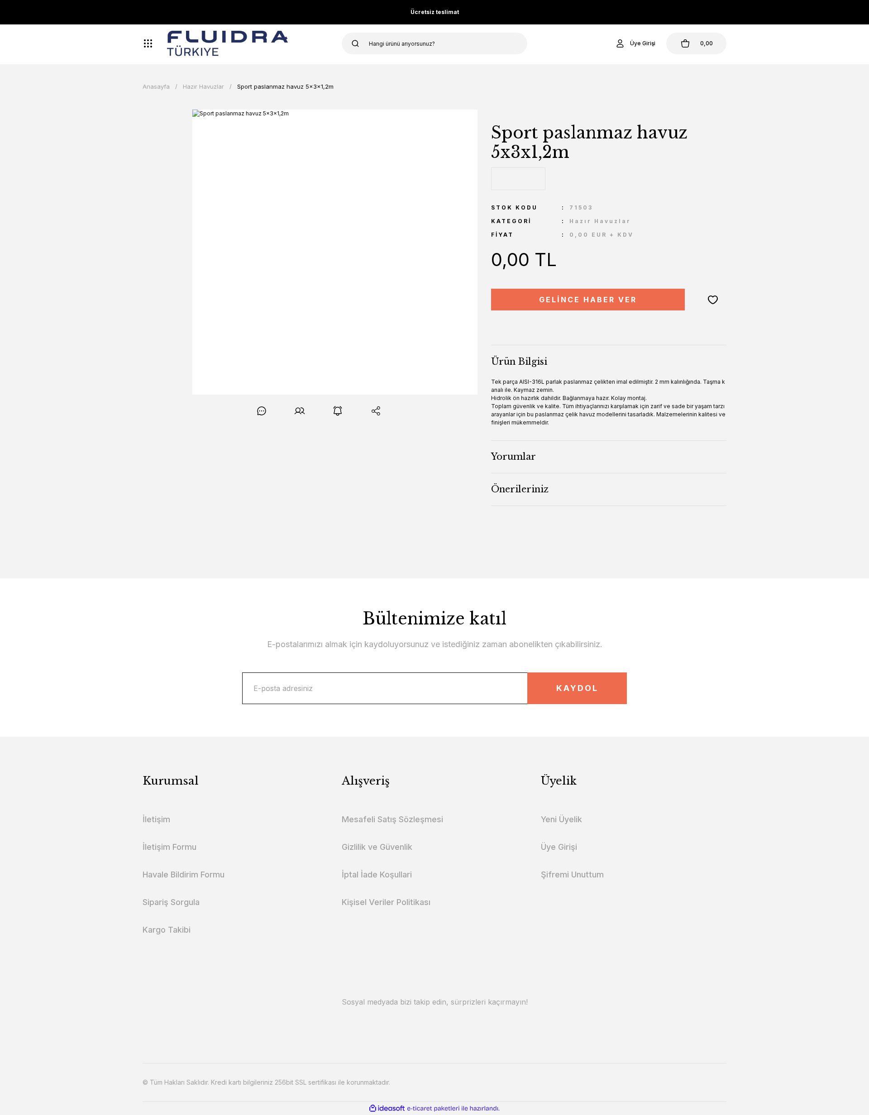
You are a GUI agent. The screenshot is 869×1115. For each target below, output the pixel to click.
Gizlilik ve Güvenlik (377, 847)
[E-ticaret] (433, 1109)
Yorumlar (513, 456)
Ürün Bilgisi (519, 361)
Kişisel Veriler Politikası (386, 902)
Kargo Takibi (167, 929)
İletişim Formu (169, 847)
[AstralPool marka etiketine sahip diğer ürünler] (518, 178)
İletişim (156, 819)
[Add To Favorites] (712, 299)
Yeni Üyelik (561, 819)
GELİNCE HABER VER (588, 299)
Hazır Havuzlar (600, 221)
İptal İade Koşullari (377, 874)
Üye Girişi (559, 847)
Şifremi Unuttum (572, 874)
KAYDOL (577, 688)
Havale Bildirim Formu (183, 874)
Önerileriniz (520, 489)
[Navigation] (148, 43)
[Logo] (227, 43)
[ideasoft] (387, 1108)
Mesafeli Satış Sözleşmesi (392, 819)
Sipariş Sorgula (171, 902)
